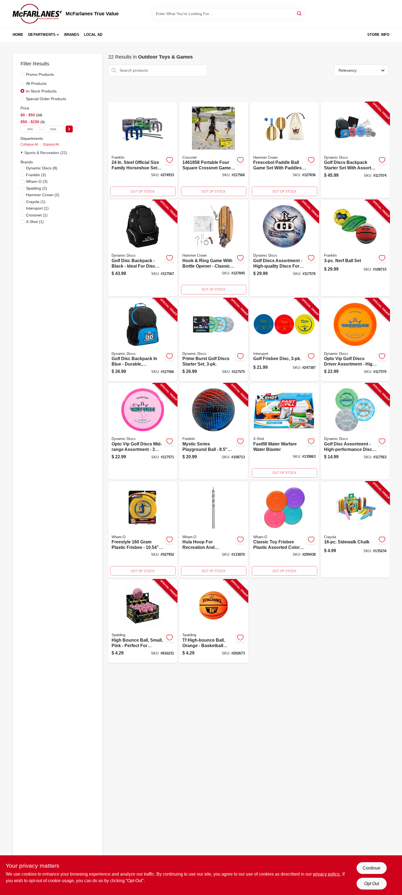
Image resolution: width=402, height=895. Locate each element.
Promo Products (40, 74)
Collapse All (29, 144)
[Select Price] (69, 129)
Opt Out (371, 883)
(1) (35, 201)
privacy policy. (326, 874)
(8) (41, 168)
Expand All (51, 144)
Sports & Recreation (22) (45, 152)
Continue (371, 868)
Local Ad (93, 35)
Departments (42, 35)
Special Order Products (46, 98)
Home (18, 35)
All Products (36, 83)
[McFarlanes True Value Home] (37, 14)
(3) (36, 175)
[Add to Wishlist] (169, 160)
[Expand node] (22, 152)
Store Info (378, 35)
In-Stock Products (41, 91)
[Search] (300, 13)
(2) (36, 188)
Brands (71, 35)
